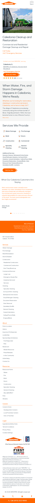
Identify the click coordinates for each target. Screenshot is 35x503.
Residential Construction (11, 262)
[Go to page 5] (18, 213)
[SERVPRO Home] (8, 3)
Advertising (6, 358)
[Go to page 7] (22, 213)
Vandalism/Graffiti (8, 165)
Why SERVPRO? (8, 393)
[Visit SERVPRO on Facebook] (31, 496)
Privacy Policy (6, 430)
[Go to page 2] (13, 213)
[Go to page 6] (20, 213)
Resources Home (8, 369)
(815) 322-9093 (11, 74)
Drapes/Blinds (21, 161)
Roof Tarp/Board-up (10, 268)
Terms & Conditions (8, 427)
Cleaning (5, 286)
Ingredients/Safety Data (10, 424)
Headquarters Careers (10, 410)
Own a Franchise (9, 415)
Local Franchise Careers (11, 413)
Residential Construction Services (24, 226)
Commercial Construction (11, 265)
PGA (5, 344)
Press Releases (8, 352)
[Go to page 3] (15, 213)
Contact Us (6, 361)
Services (6, 283)
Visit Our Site (9, 170)
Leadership (6, 335)
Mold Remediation (8, 253)
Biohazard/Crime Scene (21, 155)
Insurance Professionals (10, 332)
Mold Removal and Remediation (24, 228)
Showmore (6, 117)
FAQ (4, 396)
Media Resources (9, 349)
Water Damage (7, 248)
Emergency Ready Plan (10, 277)
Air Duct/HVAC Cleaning (10, 291)
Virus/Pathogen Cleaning (10, 157)
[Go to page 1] (11, 213)
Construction (6, 259)
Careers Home (7, 407)
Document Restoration (9, 161)
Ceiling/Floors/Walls (9, 315)
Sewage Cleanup (8, 155)
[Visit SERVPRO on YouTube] (22, 496)
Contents (17, 165)
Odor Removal (7, 303)
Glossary (5, 399)
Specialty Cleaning (9, 289)
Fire (5, 375)
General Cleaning (8, 309)
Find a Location (7, 326)
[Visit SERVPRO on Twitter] (13, 496)
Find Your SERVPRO (28, 230)
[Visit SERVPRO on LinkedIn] (3, 496)
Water (5, 372)
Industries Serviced (9, 280)
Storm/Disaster (7, 256)
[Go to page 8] (24, 213)
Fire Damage (6, 251)
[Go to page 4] (17, 213)
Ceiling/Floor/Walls (26, 159)
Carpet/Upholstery (14, 159)
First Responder (8, 341)
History (5, 329)
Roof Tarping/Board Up (15, 163)
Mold (5, 378)
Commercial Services (9, 271)
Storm (5, 381)
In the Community (9, 355)
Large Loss (7, 274)
